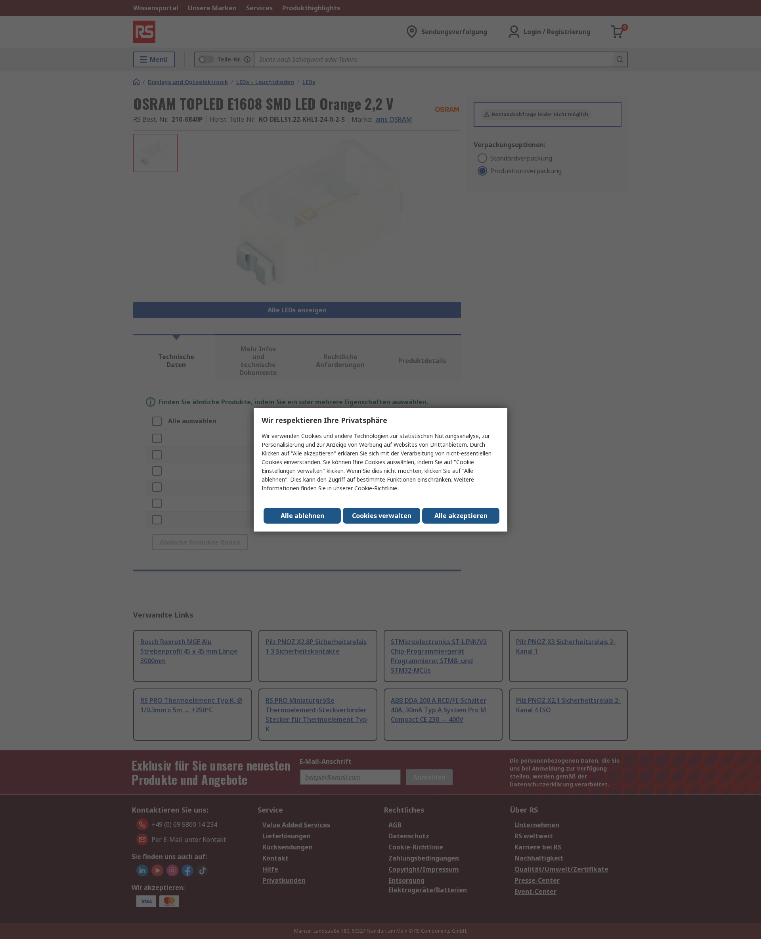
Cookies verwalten (381, 515)
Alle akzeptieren (461, 515)
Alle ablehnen (302, 515)
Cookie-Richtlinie (375, 488)
